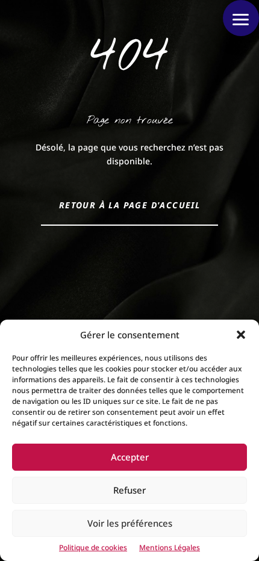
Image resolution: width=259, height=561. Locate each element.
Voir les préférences (129, 523)
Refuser (129, 490)
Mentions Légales (169, 547)
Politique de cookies (93, 547)
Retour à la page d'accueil (129, 205)
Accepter (130, 457)
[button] (241, 335)
